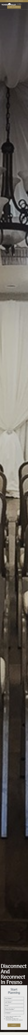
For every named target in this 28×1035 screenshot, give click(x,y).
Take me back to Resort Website (14, 1)
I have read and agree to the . (13, 1017)
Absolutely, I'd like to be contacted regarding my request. (14, 1019)
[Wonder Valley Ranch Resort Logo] (8, 4)
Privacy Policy (9, 1017)
